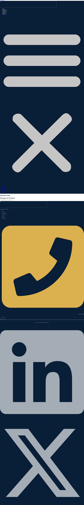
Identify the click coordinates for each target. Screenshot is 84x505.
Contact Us (4, 13)
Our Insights (4, 189)
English (3, 14)
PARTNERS (4, 11)
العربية (4, 193)
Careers (3, 12)
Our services (4, 10)
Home (3, 8)
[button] (42, 101)
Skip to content (2, 0)
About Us (4, 9)
